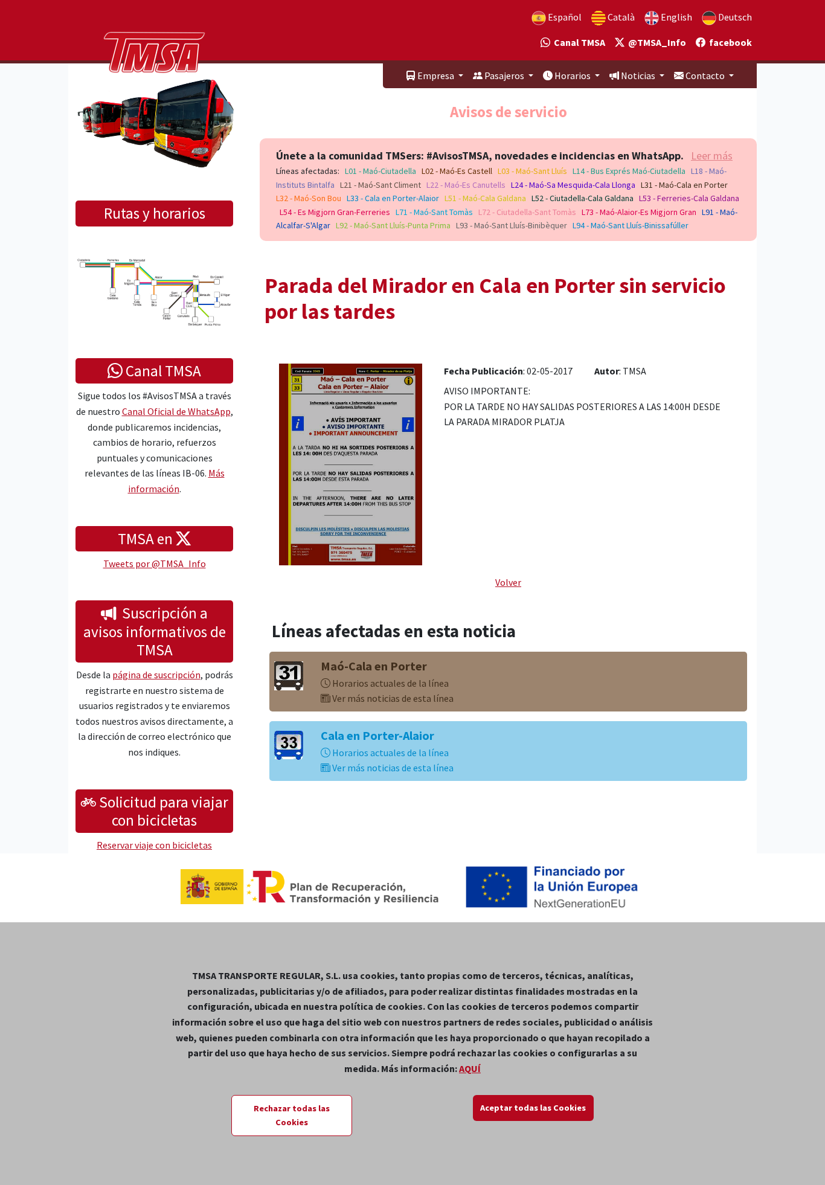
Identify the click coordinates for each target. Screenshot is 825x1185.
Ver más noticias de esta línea (392, 698)
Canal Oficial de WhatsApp (176, 411)
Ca (620, 17)
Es (564, 17)
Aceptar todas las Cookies (533, 1107)
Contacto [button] (705, 75)
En (675, 17)
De (734, 17)
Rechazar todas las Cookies (292, 1115)
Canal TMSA (577, 42)
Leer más (712, 155)
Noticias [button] (638, 75)
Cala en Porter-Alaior (377, 735)
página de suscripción (156, 675)
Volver (508, 582)
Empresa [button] (436, 75)
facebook (728, 42)
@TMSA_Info (655, 42)
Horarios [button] (572, 75)
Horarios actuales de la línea (389, 683)
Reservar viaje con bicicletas (154, 845)
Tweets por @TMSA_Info (154, 563)
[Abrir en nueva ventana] (350, 463)
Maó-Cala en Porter (374, 665)
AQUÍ (470, 1068)
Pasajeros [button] (504, 75)
